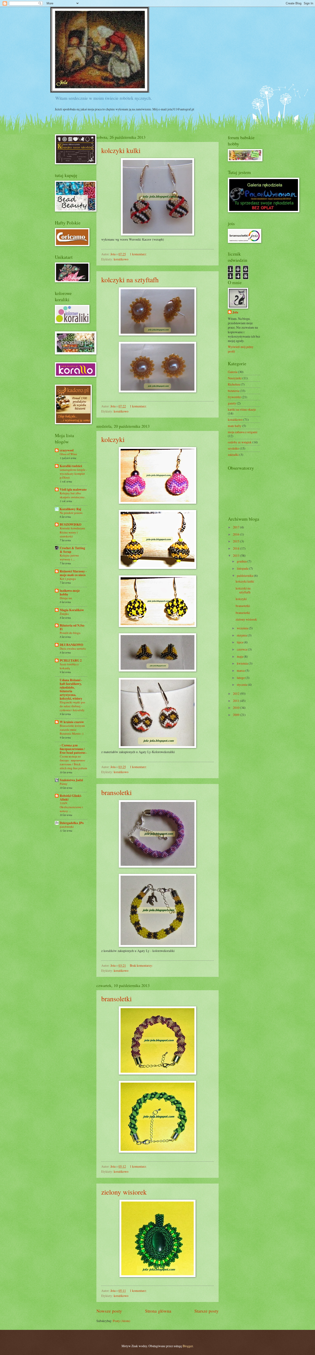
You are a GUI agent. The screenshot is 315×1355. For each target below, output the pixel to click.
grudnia (242, 561)
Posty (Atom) (121, 1321)
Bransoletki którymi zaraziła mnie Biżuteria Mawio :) (72, 730)
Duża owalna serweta (73, 648)
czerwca (242, 649)
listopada (243, 568)
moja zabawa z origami (242, 432)
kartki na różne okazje (242, 409)
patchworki (67, 827)
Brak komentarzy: (142, 965)
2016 (236, 534)
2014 (236, 548)
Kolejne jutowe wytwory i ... (69, 557)
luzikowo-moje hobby (70, 592)
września (243, 628)
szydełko (233, 448)
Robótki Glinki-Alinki (71, 797)
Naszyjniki (235, 378)
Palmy (64, 784)
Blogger (188, 1346)
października (245, 575)
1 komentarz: (138, 254)
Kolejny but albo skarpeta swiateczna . (73, 495)
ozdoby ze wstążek (240, 442)
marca (241, 670)
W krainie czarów (72, 722)
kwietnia (243, 663)
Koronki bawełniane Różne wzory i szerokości (72, 532)
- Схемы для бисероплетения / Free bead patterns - (73, 749)
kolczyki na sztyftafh (130, 279)
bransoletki (116, 792)
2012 (236, 693)
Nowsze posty (109, 1311)
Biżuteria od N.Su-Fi (72, 627)
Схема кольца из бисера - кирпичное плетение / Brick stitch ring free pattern (73, 762)
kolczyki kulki (120, 150)
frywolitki (234, 397)
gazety (232, 403)
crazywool (67, 450)
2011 (236, 700)
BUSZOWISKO (70, 524)
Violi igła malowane (73, 489)
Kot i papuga (68, 579)
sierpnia (242, 635)
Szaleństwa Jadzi (71, 780)
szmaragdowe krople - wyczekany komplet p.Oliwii (73, 474)
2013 (236, 555)
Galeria (232, 372)
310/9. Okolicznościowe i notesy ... (71, 807)
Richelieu (234, 384)
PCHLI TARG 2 (71, 660)
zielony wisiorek (124, 1191)
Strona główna (158, 1311)
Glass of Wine (68, 454)
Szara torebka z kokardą (69, 666)
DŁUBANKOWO (71, 644)
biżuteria (233, 391)
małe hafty (234, 426)
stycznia (242, 684)
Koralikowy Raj (70, 509)
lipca (240, 642)
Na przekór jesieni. (71, 513)
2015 (236, 541)
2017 (236, 527)
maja (240, 656)
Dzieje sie (66, 598)
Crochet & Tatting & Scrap (72, 550)
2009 (236, 715)
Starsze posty (206, 1311)
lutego (241, 677)
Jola (235, 312)
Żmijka (64, 614)
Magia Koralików (72, 610)
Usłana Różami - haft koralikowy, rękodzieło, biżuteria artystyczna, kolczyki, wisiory (71, 689)
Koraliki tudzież (71, 466)
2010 (236, 707)
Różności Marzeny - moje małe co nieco (73, 573)
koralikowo (121, 259)
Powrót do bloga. (70, 633)
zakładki (233, 454)
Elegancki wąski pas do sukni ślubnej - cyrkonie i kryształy (72, 706)
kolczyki (113, 439)
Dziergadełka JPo (72, 823)
